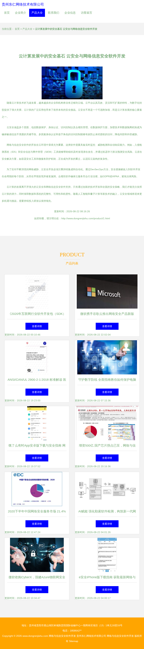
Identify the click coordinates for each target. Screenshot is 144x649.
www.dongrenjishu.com (35, 635)
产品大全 (37, 12)
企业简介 (20, 12)
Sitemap (73, 641)
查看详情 (37, 326)
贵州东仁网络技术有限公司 (23, 4)
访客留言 (86, 12)
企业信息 (70, 12)
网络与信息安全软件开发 (62, 635)
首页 (7, 12)
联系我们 (53, 12)
